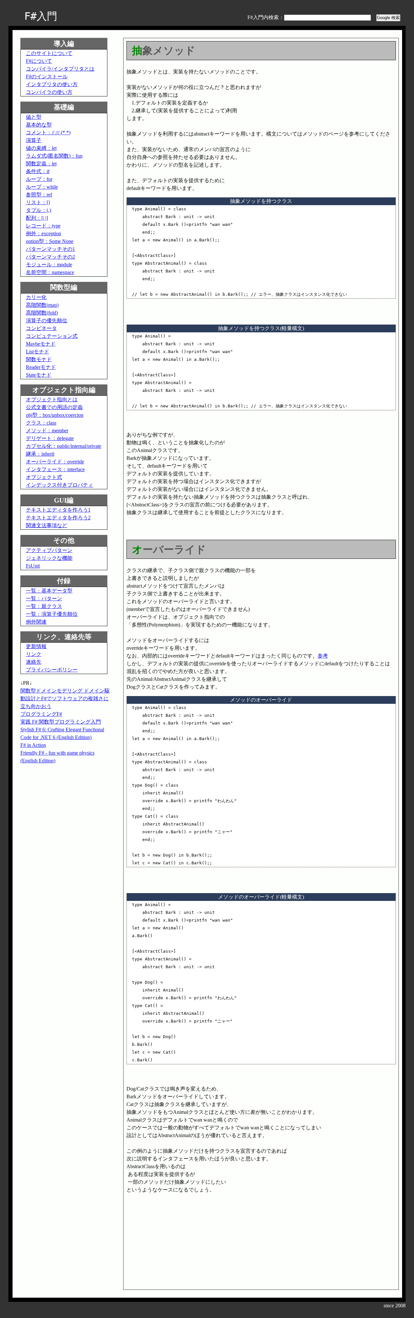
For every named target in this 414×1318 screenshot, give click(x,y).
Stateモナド (38, 375)
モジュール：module (49, 264)
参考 (323, 656)
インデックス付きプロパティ (59, 485)
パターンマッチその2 (50, 257)
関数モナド (39, 359)
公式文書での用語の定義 (54, 407)
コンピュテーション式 (52, 336)
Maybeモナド (41, 344)
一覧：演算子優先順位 (52, 614)
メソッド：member (47, 430)
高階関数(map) (42, 305)
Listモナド (37, 351)
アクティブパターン (49, 550)
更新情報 (36, 646)
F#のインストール (47, 76)
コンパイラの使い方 (49, 92)
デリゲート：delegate (50, 438)
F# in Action (33, 745)
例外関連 (36, 622)
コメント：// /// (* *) (48, 132)
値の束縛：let (41, 148)
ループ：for (39, 179)
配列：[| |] (37, 218)
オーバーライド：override (55, 461)
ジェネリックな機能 (49, 558)
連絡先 (33, 662)
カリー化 (36, 297)
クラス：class (41, 423)
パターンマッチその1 (50, 249)
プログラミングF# (41, 714)
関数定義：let (41, 163)
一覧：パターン (44, 598)
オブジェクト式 (44, 477)
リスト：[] (38, 202)
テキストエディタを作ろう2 (58, 517)
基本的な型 (39, 124)
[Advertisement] (180, 1239)
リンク (33, 654)
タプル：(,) (38, 210)
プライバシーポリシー (52, 669)
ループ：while (42, 187)
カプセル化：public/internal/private (63, 446)
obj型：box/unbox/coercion (54, 415)
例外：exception (43, 233)
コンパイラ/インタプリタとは (60, 69)
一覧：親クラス (44, 606)
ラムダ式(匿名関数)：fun (54, 156)
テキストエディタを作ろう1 (58, 510)
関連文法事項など (46, 525)
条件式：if (37, 171)
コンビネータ (41, 328)
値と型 (33, 117)
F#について (39, 61)
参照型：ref (39, 194)
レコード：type (43, 225)
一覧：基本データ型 (49, 590)
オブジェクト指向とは (52, 399)
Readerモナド (41, 367)
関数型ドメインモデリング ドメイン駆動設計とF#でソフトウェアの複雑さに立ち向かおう (65, 698)
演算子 (33, 140)
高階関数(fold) (42, 313)
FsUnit (33, 566)
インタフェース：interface (55, 469)
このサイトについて (49, 53)
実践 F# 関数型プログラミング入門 (60, 722)
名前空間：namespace (50, 272)
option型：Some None (49, 241)
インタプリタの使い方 (52, 84)
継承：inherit (40, 454)
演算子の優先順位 (46, 320)
